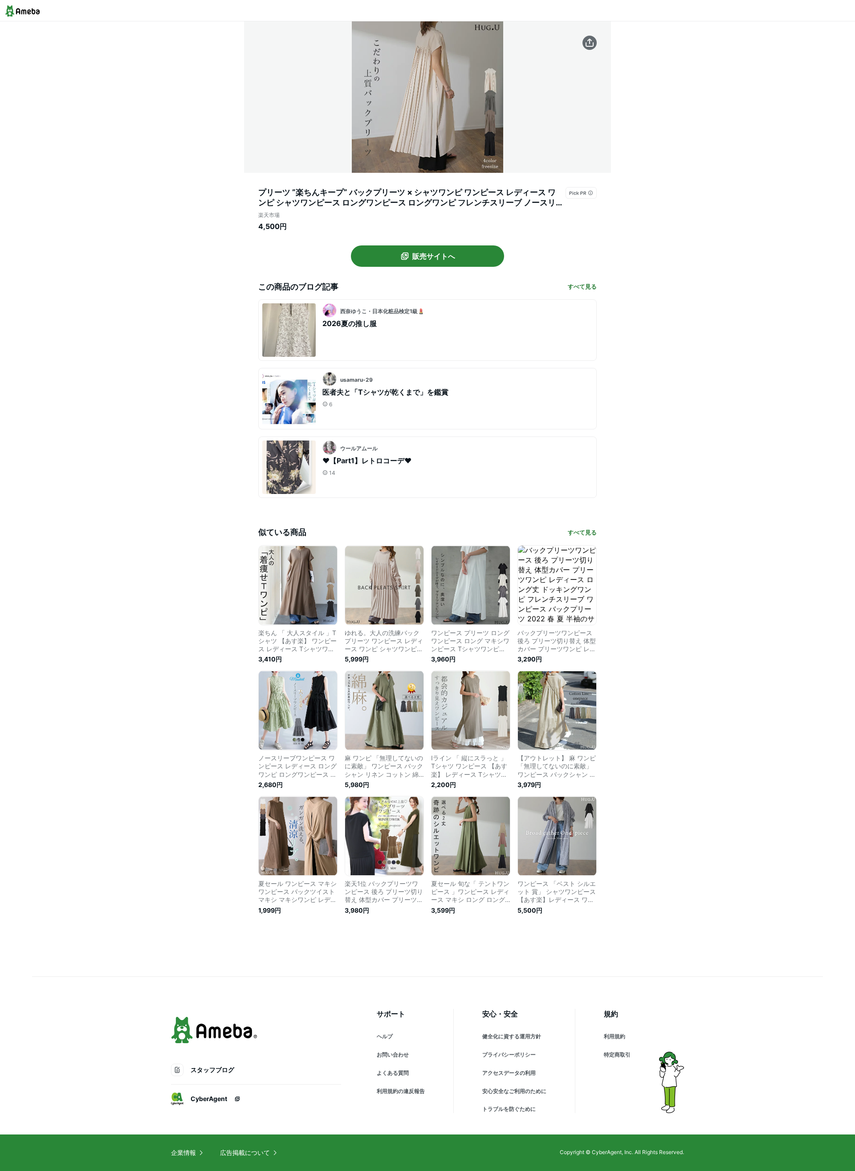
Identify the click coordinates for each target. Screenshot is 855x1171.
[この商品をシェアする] (589, 43)
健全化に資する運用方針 (511, 1036)
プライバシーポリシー (509, 1054)
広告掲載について (245, 1152)
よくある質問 (393, 1072)
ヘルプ (385, 1036)
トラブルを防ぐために (509, 1109)
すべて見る (582, 286)
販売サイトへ (433, 256)
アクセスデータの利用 (509, 1072)
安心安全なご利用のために (514, 1091)
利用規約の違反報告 (401, 1091)
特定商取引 (617, 1054)
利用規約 (614, 1036)
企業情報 (183, 1152)
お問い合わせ (393, 1054)
